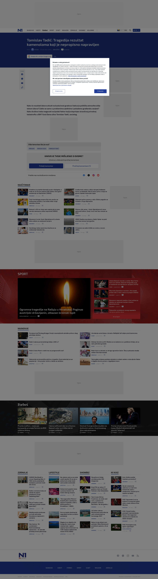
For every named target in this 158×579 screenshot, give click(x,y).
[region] (79, 77)
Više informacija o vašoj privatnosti (77, 76)
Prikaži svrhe (58, 91)
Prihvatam (100, 91)
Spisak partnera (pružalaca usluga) (62, 85)
